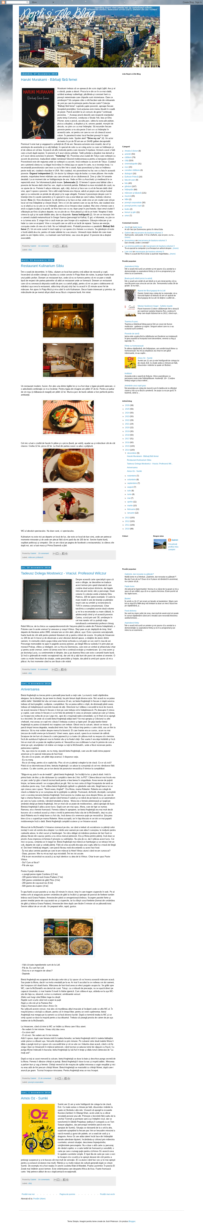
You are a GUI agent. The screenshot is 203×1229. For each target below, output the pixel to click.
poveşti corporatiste (35, 1082)
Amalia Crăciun (131, 151)
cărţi (30, 250)
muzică (128, 196)
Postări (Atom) (39, 1199)
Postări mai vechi (107, 1194)
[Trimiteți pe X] (60, 246)
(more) (127, 237)
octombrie (131, 479)
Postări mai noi (28, 1194)
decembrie (132, 453)
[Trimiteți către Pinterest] (66, 246)
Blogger (132, 1221)
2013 (127, 518)
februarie (131, 509)
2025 (127, 409)
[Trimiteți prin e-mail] (54, 246)
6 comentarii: (43, 669)
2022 (127, 420)
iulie (129, 491)
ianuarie (131, 513)
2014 (127, 450)
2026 (127, 405)
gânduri (128, 186)
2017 (127, 439)
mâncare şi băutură (35, 557)
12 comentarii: (43, 246)
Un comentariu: (44, 1179)
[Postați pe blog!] (57, 246)
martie (130, 505)
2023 (127, 416)
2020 (127, 427)
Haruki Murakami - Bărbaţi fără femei (49, 80)
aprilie (130, 502)
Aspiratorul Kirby (132, 266)
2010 (127, 529)
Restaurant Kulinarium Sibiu (42, 266)
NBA (127, 199)
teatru (127, 209)
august (130, 487)
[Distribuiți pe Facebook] (63, 246)
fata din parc (130, 180)
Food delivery (130, 611)
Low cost (128, 251)
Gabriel (128, 233)
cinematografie (131, 164)
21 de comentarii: (45, 1078)
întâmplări (129, 189)
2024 (127, 413)
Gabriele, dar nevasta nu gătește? (139, 574)
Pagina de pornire (67, 1194)
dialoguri (128, 173)
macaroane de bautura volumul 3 (148, 233)
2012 (127, 521)
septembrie (132, 483)
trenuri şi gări (130, 212)
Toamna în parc (131, 321)
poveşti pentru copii (133, 206)
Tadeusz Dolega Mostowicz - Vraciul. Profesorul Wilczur (63, 573)
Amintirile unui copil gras (135, 386)
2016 (127, 442)
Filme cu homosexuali (134, 346)
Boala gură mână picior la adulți (138, 278)
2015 (127, 446)
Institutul (128, 373)
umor (127, 215)
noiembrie (132, 476)
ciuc (126, 167)
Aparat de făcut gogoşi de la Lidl (151, 291)
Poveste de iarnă (132, 334)
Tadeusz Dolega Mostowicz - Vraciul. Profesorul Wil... (150, 464)
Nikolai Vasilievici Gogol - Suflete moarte (155, 306)
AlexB (127, 227)
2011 (127, 525)
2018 (127, 435)
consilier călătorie (132, 170)
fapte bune (137, 227)
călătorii (128, 157)
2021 (127, 424)
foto (126, 183)
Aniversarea (30, 689)
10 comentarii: (43, 553)
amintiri (128, 154)
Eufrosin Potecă (131, 177)
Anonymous (130, 240)
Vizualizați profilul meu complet (173, 547)
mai (129, 498)
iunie (129, 494)
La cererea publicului (134, 246)
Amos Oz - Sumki (34, 1098)
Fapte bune (129, 586)
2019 (127, 431)
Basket (128, 598)
